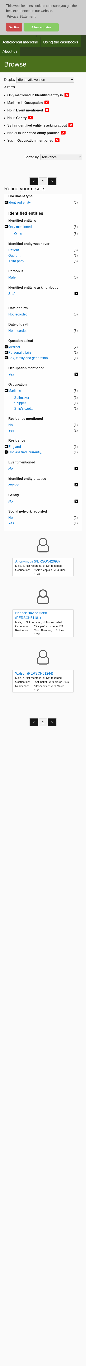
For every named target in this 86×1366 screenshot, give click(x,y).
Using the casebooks (60, 42)
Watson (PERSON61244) (34, 673)
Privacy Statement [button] (21, 16)
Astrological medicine (20, 42)
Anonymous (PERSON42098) (37, 561)
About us (10, 51)
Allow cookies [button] (41, 27)
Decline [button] (14, 27)
